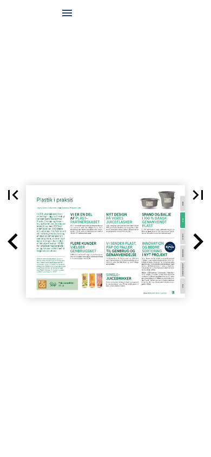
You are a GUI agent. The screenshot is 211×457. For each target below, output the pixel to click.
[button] (13, 195)
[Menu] (67, 13)
